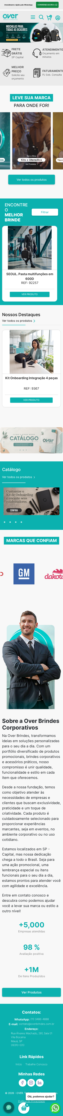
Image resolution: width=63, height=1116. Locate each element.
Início (19, 1064)
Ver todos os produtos (32, 179)
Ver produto (30, 294)
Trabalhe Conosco (36, 1064)
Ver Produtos (32, 992)
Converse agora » (46, 5)
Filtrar (45, 212)
